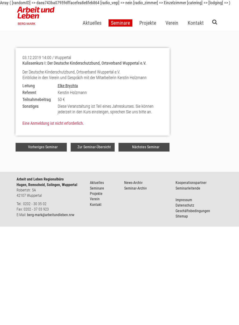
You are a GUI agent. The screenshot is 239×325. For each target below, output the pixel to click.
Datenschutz (185, 205)
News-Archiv (133, 182)
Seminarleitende (188, 188)
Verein (95, 199)
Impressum (184, 200)
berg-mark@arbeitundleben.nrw (50, 215)
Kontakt (96, 204)
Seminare (97, 188)
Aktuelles (97, 182)
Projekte (96, 193)
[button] (120, 15)
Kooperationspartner (191, 182)
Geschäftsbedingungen (193, 211)
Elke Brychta (68, 85)
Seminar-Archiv (135, 188)
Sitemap (182, 216)
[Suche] (214, 21)
